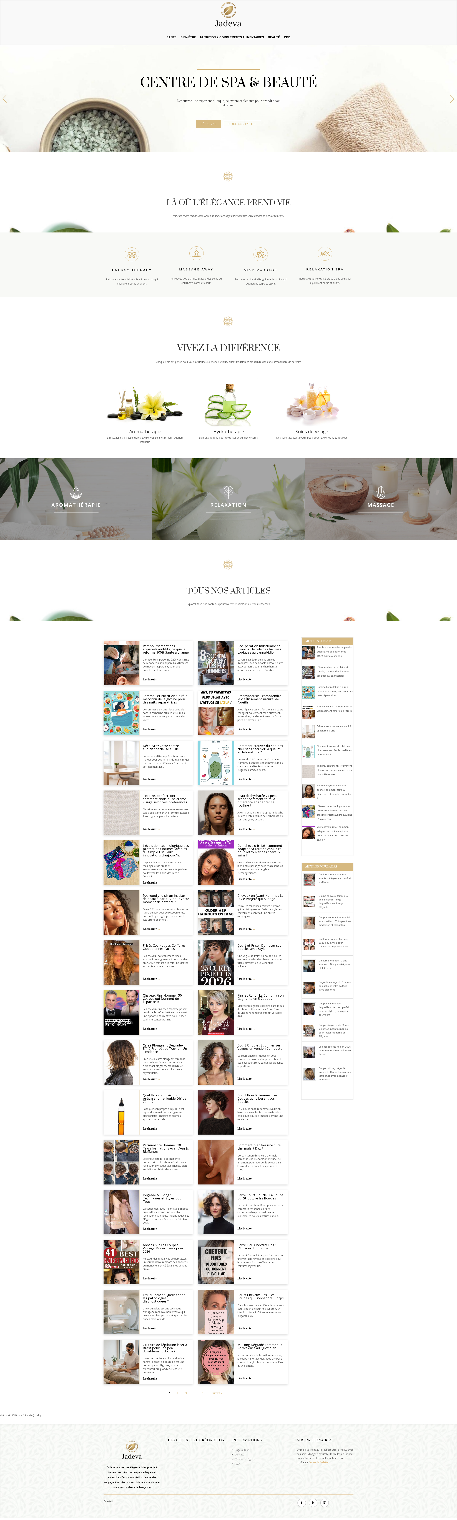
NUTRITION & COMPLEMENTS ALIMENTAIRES (232, 37)
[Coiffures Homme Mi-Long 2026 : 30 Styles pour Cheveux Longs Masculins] (311, 951)
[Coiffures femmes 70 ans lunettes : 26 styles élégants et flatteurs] (311, 972)
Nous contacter (242, 124)
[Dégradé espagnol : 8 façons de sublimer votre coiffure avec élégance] (311, 994)
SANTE (172, 37)
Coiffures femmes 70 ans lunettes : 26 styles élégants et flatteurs (334, 964)
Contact (239, 1454)
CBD (287, 37)
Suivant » (217, 1393)
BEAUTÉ (274, 37)
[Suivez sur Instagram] (324, 1503)
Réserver (208, 124)
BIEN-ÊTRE (188, 37)
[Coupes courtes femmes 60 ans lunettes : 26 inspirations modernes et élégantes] (311, 929)
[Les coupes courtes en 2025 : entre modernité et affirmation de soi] (311, 1059)
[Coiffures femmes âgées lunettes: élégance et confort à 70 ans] (311, 886)
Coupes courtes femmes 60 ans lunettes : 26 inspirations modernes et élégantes (335, 921)
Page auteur (242, 1450)
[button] (452, 99)
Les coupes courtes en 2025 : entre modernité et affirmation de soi (335, 1050)
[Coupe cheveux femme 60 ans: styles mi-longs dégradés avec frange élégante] (311, 908)
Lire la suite (150, 679)
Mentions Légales (245, 1459)
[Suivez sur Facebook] (301, 1503)
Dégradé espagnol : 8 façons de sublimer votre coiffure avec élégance (335, 986)
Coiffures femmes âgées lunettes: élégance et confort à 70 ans (335, 878)
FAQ (237, 1463)
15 (203, 1393)
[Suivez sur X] (313, 1503)
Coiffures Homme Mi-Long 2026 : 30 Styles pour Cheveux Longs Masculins (333, 943)
